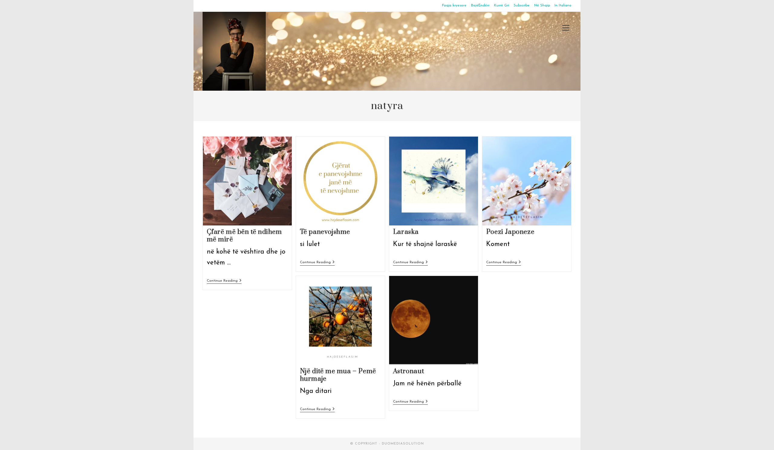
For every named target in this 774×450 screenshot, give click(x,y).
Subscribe (522, 5)
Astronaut (408, 371)
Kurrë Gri (501, 5)
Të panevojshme (325, 232)
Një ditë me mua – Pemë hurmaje (338, 375)
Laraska (406, 232)
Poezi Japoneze (510, 232)
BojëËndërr (480, 5)
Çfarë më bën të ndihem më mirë (244, 236)
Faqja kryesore (454, 5)
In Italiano (562, 5)
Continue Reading (224, 281)
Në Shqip (542, 5)
